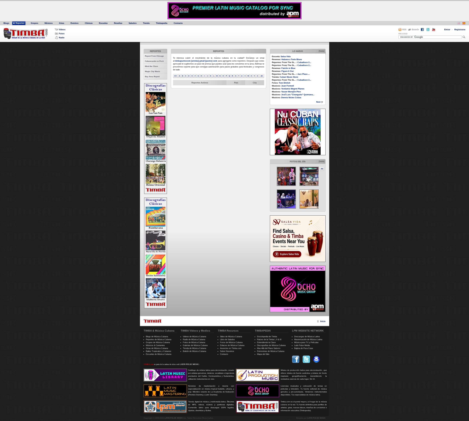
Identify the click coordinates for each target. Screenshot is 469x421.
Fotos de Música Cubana (194, 342)
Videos (62, 29)
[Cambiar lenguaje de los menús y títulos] (463, 24)
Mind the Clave (151, 66)
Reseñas (118, 23)
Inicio (323, 321)
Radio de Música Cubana (194, 339)
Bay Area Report (152, 77)
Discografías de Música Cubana (271, 345)
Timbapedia (161, 23)
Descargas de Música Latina (307, 336)
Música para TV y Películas (306, 342)
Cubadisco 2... (304, 62)
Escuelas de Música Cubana (158, 354)
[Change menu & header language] (458, 24)
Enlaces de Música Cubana (232, 345)
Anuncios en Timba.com (230, 348)
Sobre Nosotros (227, 351)
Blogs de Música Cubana (157, 336)
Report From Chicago (154, 56)
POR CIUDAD (402, 34)
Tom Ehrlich (284, 83)
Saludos (132, 23)
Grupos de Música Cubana (158, 342)
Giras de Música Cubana (157, 348)
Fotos (61, 33)
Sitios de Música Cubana (231, 336)
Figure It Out (287, 71)
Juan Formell (287, 86)
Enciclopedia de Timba (267, 336)
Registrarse (459, 29)
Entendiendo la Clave (266, 342)
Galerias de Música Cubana (195, 345)
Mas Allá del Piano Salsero (268, 348)
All (322, 169)
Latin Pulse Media (302, 345)
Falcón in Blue (288, 68)
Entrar (447, 29)
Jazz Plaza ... (303, 74)
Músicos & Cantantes (155, 345)
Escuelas (103, 23)
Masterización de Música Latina (308, 339)
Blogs (6, 23)
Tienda (146, 23)
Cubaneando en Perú (154, 61)
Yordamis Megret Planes (292, 89)
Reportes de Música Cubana (158, 339)
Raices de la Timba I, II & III (269, 339)
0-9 (175, 76)
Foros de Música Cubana (231, 342)
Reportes (20, 23)
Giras (61, 23)
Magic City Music (152, 71)
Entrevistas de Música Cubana (270, 351)
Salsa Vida (286, 56)
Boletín (415, 29)
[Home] (152, 321)
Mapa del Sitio (263, 354)
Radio (61, 37)
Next (318, 102)
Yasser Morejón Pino (291, 92)
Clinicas (89, 23)
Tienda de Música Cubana (194, 348)
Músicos (49, 23)
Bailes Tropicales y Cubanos (158, 351)
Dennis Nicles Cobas (291, 97)
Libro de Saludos (227, 339)
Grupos (34, 23)
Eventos (74, 23)
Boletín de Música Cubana (194, 351)
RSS (404, 29)
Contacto (178, 23)
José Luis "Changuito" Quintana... (297, 94)
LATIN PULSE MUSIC (174, 418)
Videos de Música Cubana (194, 336)
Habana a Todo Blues (291, 59)
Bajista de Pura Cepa (303, 348)
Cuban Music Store (289, 77)
